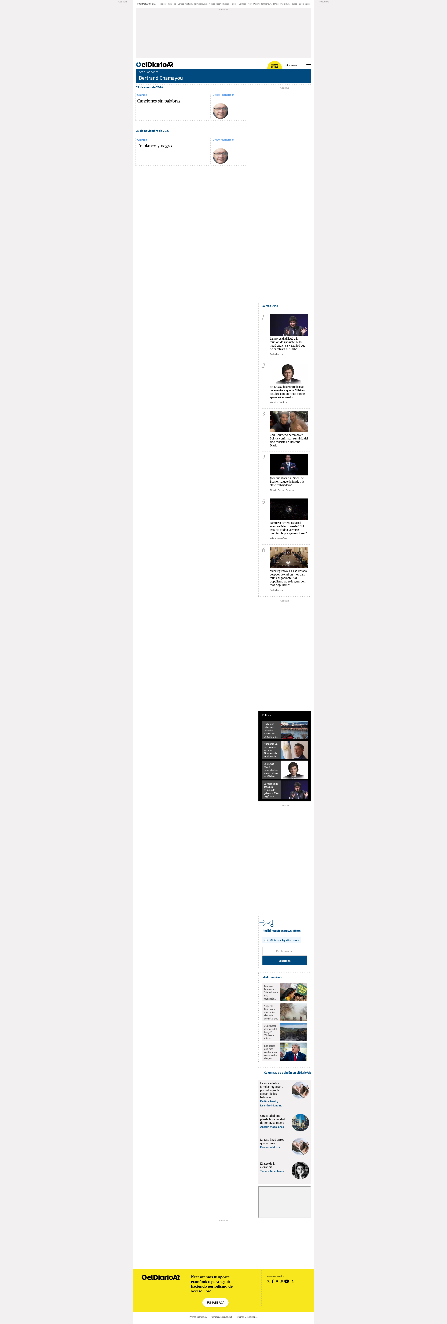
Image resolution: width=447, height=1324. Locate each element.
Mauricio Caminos (278, 402)
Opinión (142, 94)
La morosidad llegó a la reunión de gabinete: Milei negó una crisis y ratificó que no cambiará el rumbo (287, 344)
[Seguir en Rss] (292, 1281)
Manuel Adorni (253, 4)
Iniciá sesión (291, 65)
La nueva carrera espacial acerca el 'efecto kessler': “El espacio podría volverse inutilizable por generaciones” (288, 528)
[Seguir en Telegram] (276, 1281)
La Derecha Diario (201, 4)
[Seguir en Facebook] (273, 1281)
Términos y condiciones (247, 1317)
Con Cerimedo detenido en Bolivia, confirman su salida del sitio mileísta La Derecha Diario (289, 440)
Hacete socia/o (274, 66)
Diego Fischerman (224, 94)
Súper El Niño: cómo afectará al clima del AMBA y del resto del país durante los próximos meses (271, 1012)
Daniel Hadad (285, 4)
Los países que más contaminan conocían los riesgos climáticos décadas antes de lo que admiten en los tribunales (270, 1052)
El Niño (276, 4)
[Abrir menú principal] (308, 64)
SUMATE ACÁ (215, 1302)
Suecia (294, 4)
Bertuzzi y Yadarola (185, 4)
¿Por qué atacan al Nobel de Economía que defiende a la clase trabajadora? (287, 481)
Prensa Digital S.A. (198, 1317)
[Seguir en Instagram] (281, 1281)
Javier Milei (172, 4)
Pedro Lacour (276, 354)
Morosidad (162, 4)
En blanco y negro (154, 146)
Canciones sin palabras (159, 101)
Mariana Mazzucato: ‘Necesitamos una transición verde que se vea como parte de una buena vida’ (271, 992)
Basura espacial (304, 4)
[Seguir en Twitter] (268, 1281)
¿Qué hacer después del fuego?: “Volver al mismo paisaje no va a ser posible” (271, 1032)
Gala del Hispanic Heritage (219, 4)
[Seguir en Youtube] (286, 1281)
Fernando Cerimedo (238, 4)
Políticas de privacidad (221, 1317)
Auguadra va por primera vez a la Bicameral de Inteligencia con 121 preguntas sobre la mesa (271, 750)
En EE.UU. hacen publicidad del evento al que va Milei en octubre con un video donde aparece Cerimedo (287, 392)
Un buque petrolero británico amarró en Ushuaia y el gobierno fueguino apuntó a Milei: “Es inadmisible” (270, 730)
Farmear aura (266, 4)
